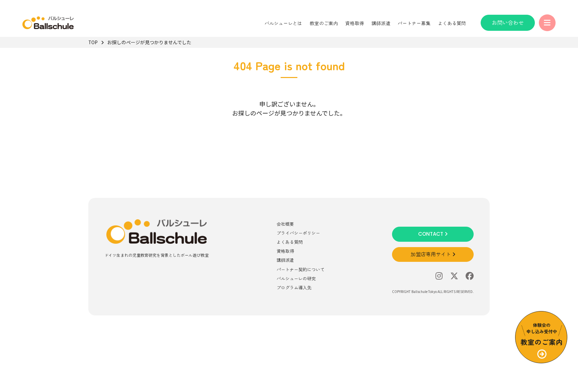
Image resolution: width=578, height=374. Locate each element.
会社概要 (285, 224)
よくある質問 (452, 23)
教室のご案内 (324, 23)
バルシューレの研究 (296, 278)
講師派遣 (381, 23)
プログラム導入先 (294, 287)
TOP (93, 42)
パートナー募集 (414, 23)
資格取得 (354, 23)
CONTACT (431, 233)
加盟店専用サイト (431, 254)
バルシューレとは (283, 23)
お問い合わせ (508, 22)
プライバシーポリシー (298, 233)
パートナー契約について (300, 269)
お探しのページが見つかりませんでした (149, 42)
